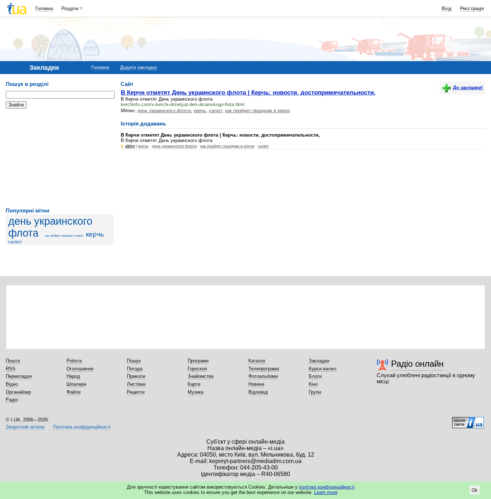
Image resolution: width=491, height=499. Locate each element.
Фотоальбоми (263, 376)
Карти (194, 384)
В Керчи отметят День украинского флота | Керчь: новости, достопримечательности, (248, 92)
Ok (475, 490)
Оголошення (79, 368)
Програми (198, 360)
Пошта (13, 360)
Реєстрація (472, 8)
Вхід (446, 8)
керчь (95, 234)
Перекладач (19, 376)
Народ (73, 376)
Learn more (326, 492)
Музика (195, 392)
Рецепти (135, 392)
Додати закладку (138, 67)
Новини (256, 384)
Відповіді (258, 392)
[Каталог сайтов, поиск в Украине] (468, 420)
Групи (315, 392)
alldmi (130, 146)
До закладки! (468, 87)
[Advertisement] (60, 158)
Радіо (12, 399)
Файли (73, 392)
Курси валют (323, 368)
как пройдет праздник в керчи (64, 235)
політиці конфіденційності (327, 487)
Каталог (257, 360)
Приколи (136, 376)
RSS (10, 368)
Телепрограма (263, 368)
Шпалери (76, 384)
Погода (134, 368)
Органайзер (18, 392)
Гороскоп (197, 368)
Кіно (313, 384)
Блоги (315, 376)
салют (15, 241)
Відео (12, 384)
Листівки (136, 384)
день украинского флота (164, 110)
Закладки (319, 360)
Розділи (69, 8)
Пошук (134, 360)
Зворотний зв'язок (25, 427)
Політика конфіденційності (82, 427)
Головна (44, 8)
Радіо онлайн (417, 363)
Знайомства (201, 376)
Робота (74, 360)
